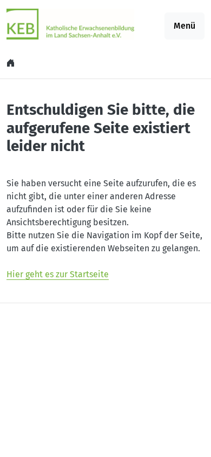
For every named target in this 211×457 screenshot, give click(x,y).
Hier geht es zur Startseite (57, 274)
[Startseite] (11, 63)
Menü (184, 26)
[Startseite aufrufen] (70, 23)
